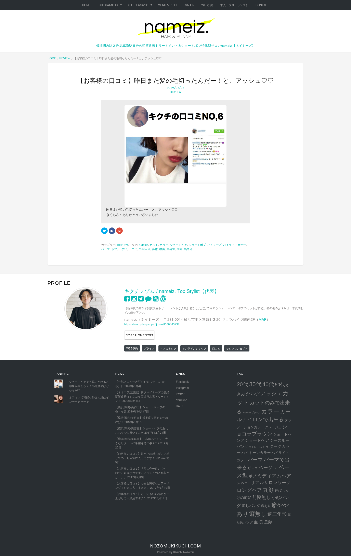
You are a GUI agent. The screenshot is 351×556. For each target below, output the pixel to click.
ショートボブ (197, 245)
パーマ (105, 249)
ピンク (253, 467)
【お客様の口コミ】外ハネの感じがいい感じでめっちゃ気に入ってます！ (142, 456)
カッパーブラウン (251, 412)
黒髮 (268, 521)
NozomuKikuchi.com (175, 546)
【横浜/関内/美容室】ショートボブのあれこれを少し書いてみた (141, 430)
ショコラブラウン (262, 430)
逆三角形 (277, 513)
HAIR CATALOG (108, 5)
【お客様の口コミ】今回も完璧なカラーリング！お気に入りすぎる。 (142, 485)
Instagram (182, 388)
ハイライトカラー (234, 245)
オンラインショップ (194, 348)
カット (154, 245)
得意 (155, 249)
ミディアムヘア (274, 475)
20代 (242, 384)
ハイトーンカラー (256, 452)
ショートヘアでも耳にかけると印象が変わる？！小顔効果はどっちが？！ (89, 386)
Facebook (182, 382)
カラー (164, 245)
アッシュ (271, 393)
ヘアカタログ (168, 348)
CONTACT (262, 5)
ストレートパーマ (259, 446)
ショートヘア (178, 245)
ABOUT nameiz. (138, 5)
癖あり (266, 505)
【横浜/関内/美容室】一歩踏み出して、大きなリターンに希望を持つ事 (141, 441)
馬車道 (188, 249)
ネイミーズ (214, 245)
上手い (123, 249)
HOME (86, 5)
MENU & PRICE (168, 5)
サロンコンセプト (236, 348)
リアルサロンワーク (271, 482)
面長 (258, 521)
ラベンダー (243, 483)
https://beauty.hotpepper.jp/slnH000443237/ (152, 324)
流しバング (251, 505)
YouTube (181, 400)
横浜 (162, 249)
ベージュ (268, 467)
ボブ (114, 249)
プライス (149, 348)
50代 (280, 384)
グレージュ (273, 426)
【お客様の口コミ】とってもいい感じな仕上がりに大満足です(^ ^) (142, 496)
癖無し (257, 513)
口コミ (133, 249)
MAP (262, 319)
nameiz (143, 245)
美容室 (171, 249)
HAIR (179, 406)
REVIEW (175, 92)
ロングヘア (249, 489)
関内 (179, 249)
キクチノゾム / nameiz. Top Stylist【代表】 (171, 290)
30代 (255, 384)
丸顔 (268, 489)
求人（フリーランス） (234, 5)
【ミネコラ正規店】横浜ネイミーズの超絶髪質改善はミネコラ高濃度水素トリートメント (142, 396)
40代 (268, 384)
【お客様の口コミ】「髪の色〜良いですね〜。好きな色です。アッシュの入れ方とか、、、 (142, 472)
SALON (189, 5)
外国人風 (144, 249)
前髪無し (261, 497)
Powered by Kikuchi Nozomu (175, 552)
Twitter (180, 394)
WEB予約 (207, 5)
